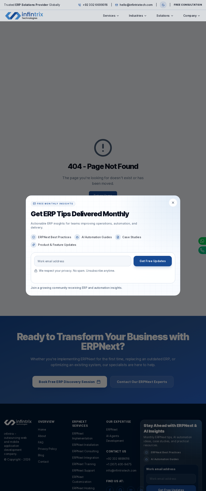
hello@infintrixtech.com (136, 4)
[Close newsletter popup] (173, 203)
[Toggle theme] (163, 5)
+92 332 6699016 (95, 4)
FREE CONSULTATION (188, 4)
